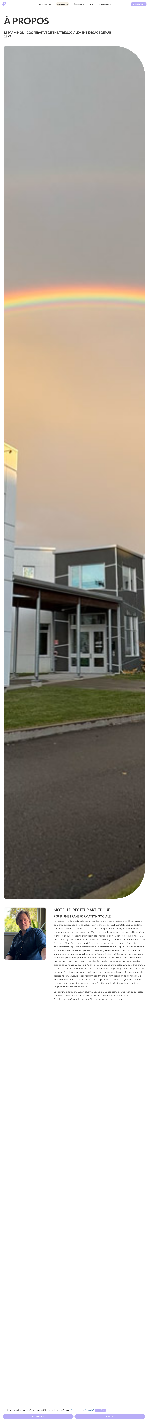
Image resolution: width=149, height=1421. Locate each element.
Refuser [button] (109, 1416)
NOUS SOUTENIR (138, 4)
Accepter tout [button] (38, 1416)
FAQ (91, 4)
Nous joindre (105, 4)
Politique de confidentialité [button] (82, 1410)
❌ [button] (147, 1408)
